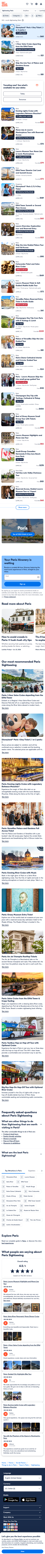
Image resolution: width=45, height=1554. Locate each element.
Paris (24, 1241)
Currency (7, 1484)
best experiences (8, 1243)
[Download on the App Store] (28, 1500)
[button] (22, 31)
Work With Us (8, 1517)
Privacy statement (10, 597)
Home (4, 1463)
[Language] (36, 4)
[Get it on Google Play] (11, 1500)
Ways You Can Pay (10, 1521)
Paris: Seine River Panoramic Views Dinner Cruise (21, 1316)
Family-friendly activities (12, 1136)
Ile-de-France (21, 1463)
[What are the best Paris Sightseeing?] (41, 1154)
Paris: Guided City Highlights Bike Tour (17, 1374)
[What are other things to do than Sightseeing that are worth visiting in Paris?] (41, 1124)
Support (6, 1507)
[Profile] (41, 4)
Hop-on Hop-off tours (11, 1141)
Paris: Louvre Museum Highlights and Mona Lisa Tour (21, 1283)
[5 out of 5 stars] (22, 1287)
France (11, 1463)
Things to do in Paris (9, 1465)
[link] (22, 31)
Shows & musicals (9, 1139)
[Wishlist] (27, 4)
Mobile (5, 1495)
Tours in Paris (24, 1465)
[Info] (23, 20)
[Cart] (32, 4)
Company (6, 1512)
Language (7, 1473)
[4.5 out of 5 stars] (22, 1271)
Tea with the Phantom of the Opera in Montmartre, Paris (21, 1437)
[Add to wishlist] (12, 26)
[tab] (13, 1171)
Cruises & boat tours (10, 1134)
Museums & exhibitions (11, 1143)
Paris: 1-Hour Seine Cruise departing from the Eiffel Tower (21, 1346)
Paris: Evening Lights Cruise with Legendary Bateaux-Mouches (19, 1406)
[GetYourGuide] (5, 4)
